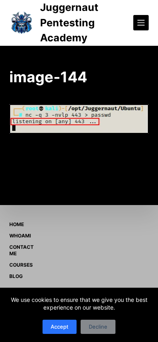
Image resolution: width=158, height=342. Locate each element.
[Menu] (141, 22)
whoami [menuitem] (20, 236)
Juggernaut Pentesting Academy (69, 22)
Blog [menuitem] (16, 276)
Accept (59, 326)
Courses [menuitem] (21, 265)
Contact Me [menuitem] (21, 250)
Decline (98, 326)
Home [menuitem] (16, 224)
